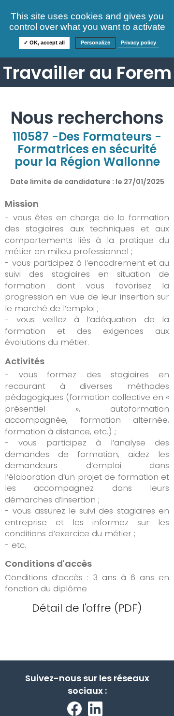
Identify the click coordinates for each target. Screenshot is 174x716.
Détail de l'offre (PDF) (87, 608)
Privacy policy (138, 42)
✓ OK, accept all (44, 42)
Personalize (95, 42)
